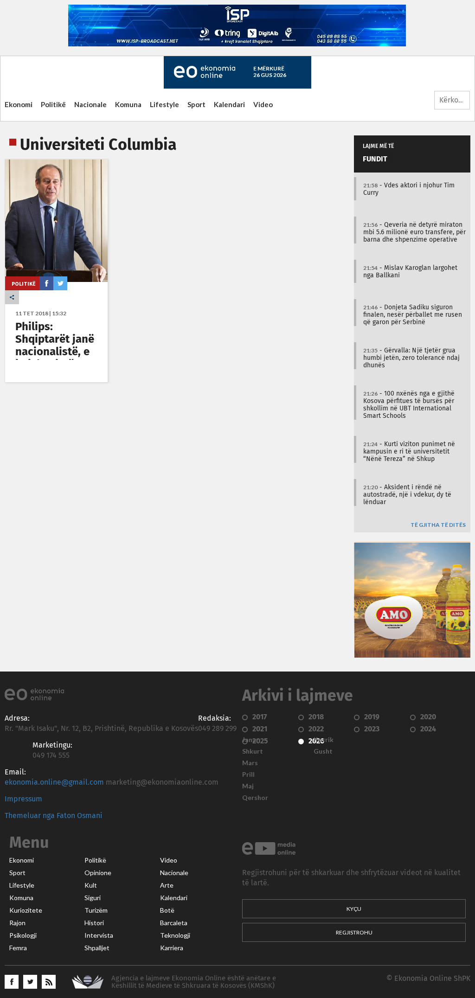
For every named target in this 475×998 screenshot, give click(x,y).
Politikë (53, 104)
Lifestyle (164, 104)
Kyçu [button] (354, 908)
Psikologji (23, 935)
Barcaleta (173, 923)
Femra (18, 948)
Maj (248, 786)
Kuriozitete (25, 910)
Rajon (17, 923)
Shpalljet (96, 948)
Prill (248, 774)
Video (263, 104)
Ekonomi (18, 104)
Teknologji (175, 935)
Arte (166, 885)
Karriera (171, 948)
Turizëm (96, 910)
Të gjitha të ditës (438, 525)
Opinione (97, 873)
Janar (250, 739)
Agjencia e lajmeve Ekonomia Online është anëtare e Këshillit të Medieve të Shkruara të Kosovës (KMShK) (193, 982)
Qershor (255, 797)
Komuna (128, 104)
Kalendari (229, 104)
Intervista (98, 935)
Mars (250, 763)
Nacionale (90, 104)
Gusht (323, 751)
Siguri (92, 898)
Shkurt (252, 751)
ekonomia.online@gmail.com (54, 782)
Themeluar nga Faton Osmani (54, 815)
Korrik (324, 739)
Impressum (23, 799)
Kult (90, 885)
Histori (94, 923)
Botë (167, 910)
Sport (196, 104)
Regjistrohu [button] (354, 932)
